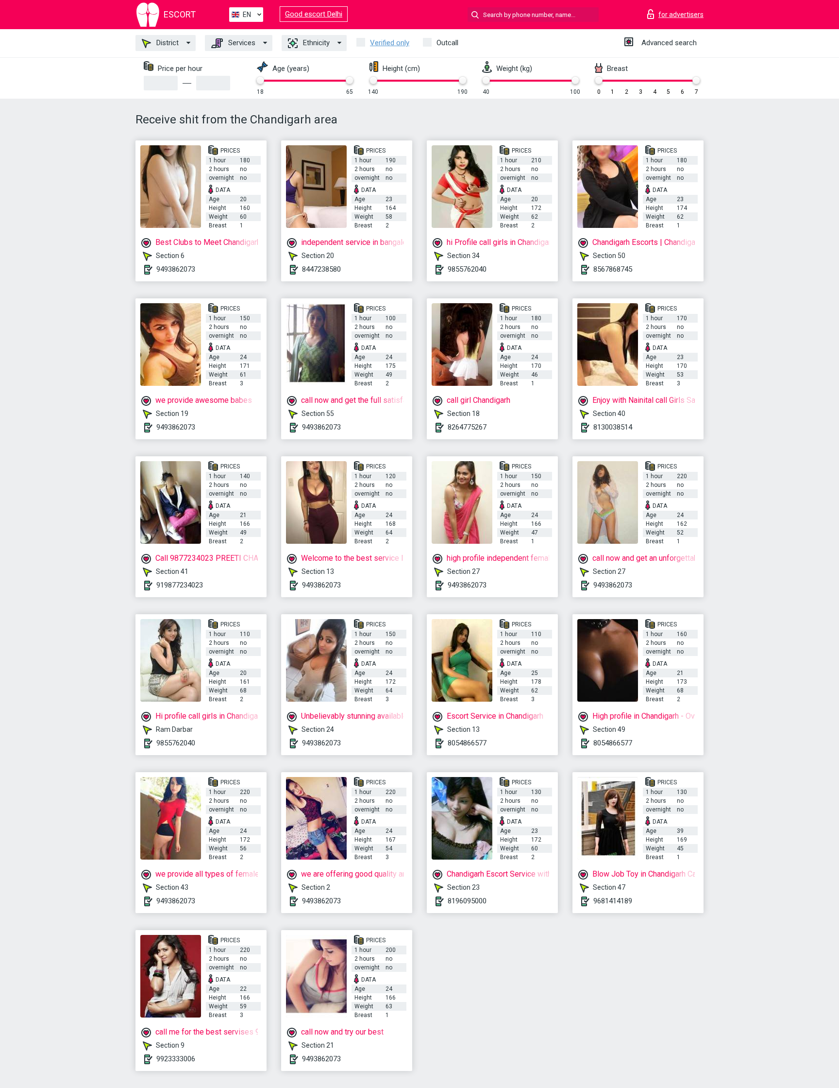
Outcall (447, 42)
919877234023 (179, 585)
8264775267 (467, 427)
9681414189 (612, 901)
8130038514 (612, 427)
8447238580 (321, 269)
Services (240, 42)
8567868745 (612, 269)
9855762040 (467, 269)
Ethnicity (315, 42)
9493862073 (175, 269)
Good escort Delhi (313, 14)
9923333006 (175, 1058)
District (166, 42)
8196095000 (467, 901)
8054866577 (467, 743)
